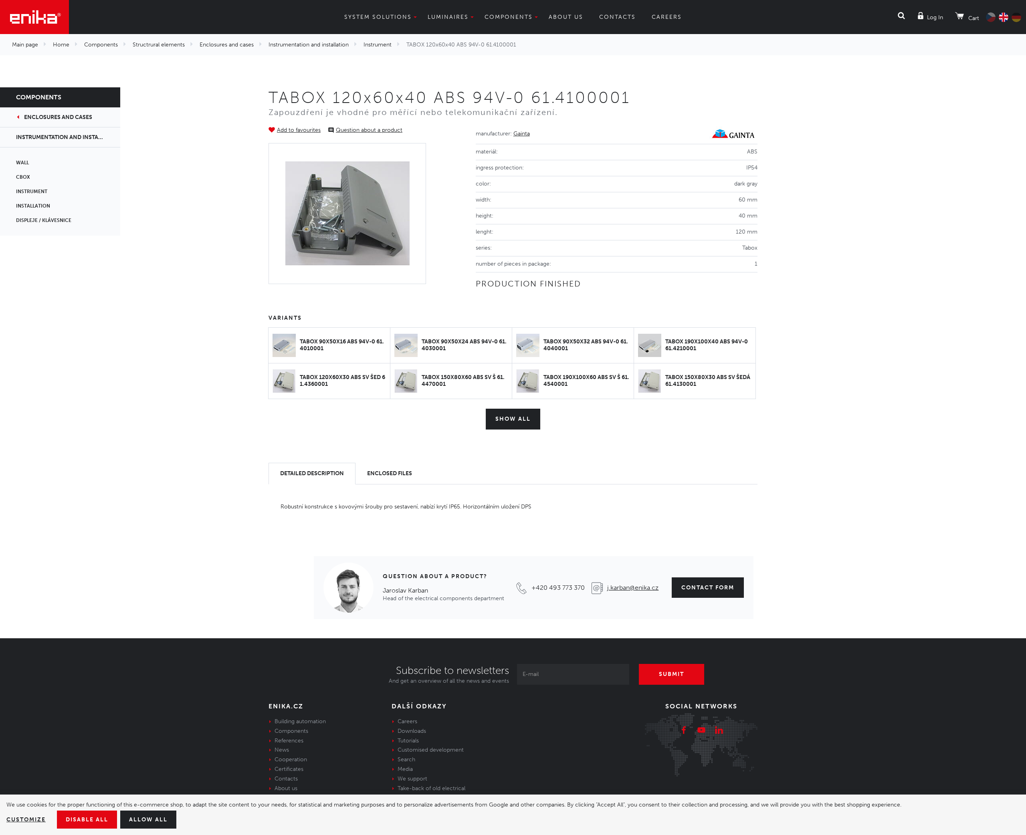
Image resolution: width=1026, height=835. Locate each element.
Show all (513, 418)
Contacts (617, 17)
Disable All (87, 819)
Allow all (148, 819)
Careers (667, 17)
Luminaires (448, 17)
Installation (33, 206)
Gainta (521, 133)
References (289, 740)
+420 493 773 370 (558, 587)
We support (412, 778)
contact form (707, 587)
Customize (26, 819)
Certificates (289, 769)
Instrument (378, 44)
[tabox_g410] (347, 213)
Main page (25, 44)
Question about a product (369, 130)
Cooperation (291, 759)
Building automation (300, 721)
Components (509, 17)
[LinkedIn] (719, 731)
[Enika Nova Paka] (34, 17)
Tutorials (408, 740)
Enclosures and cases (227, 44)
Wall (22, 162)
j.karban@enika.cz (632, 587)
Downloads (412, 731)
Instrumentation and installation (309, 44)
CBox (23, 177)
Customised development (431, 749)
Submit (671, 674)
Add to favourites (299, 130)
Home (61, 44)
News (282, 749)
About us (566, 17)
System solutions (378, 17)
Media (405, 769)
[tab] (312, 474)
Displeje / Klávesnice (43, 220)
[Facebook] (684, 731)
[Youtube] (701, 731)
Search (406, 759)
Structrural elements (159, 44)
